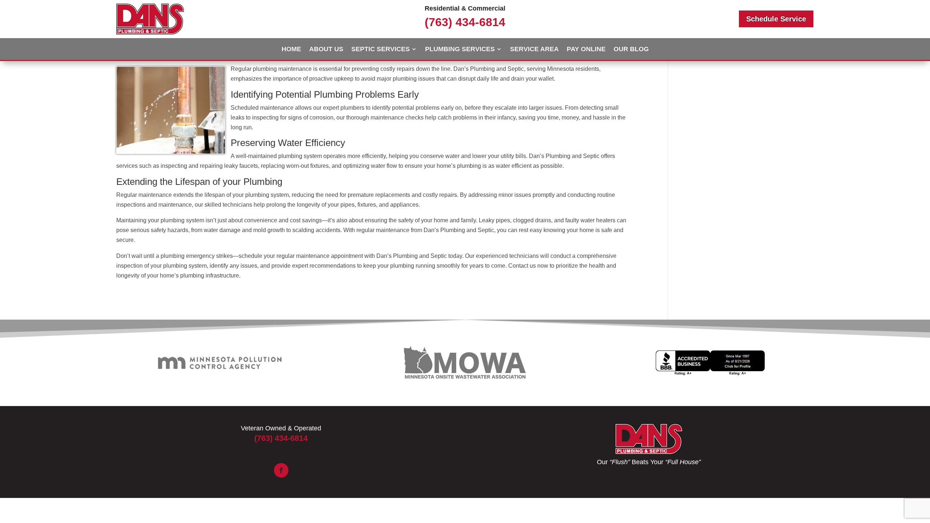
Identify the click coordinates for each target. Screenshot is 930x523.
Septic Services (380, 49)
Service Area (534, 49)
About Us (326, 49)
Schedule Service (776, 19)
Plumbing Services (460, 49)
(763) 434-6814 (465, 22)
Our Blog (631, 49)
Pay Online (586, 49)
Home (291, 49)
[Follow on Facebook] (281, 470)
